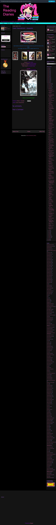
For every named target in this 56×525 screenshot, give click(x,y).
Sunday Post (48, 440)
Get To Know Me (49, 363)
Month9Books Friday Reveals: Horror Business (51, 156)
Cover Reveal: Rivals (51, 180)
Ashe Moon (50, 47)
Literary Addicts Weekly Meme (51, 380)
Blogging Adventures (50, 303)
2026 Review (49, 286)
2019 (48, 76)
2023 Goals (15, 23)
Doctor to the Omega (50, 46)
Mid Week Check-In (49, 388)
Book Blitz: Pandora (51, 141)
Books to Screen (49, 320)
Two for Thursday (49, 468)
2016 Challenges (49, 262)
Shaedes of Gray (24, 64)
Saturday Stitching (49, 433)
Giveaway (48, 364)
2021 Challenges (49, 275)
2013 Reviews (49, 255)
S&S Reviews (49, 430)
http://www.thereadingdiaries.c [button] (27, 1)
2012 (48, 240)
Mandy (6, 27)
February (50, 236)
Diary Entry (49, 137)
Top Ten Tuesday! (50, 106)
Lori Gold (50, 40)
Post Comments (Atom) (31, 135)
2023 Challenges (49, 279)
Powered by (3, 42)
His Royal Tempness (50, 54)
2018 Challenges (49, 268)
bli (47, 296)
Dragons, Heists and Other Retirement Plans (51, 43)
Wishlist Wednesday (51, 100)
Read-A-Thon (49, 416)
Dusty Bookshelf (49, 346)
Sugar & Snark (31, 43)
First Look (48, 356)
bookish (48, 316)
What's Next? (50, 99)
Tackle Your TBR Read (50, 448)
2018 (48, 77)
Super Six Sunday (49, 443)
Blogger (31, 523)
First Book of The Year (50, 354)
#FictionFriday (49, 247)
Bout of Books (49, 323)
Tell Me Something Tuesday (50, 454)
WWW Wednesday (49, 477)
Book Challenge (49, 310)
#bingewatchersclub (49, 244)
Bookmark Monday (49, 319)
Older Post (41, 131)
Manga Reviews (49, 386)
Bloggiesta (48, 302)
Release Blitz (49, 420)
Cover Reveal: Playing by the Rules (50, 188)
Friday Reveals (49, 360)
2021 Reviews (49, 276)
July (49, 230)
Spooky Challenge (49, 436)
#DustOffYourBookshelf (50, 246)
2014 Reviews (49, 258)
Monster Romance (49, 392)
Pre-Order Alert (49, 403)
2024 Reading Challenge (51, 27)
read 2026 (48, 412)
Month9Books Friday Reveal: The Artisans (51, 96)
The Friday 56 (49, 458)
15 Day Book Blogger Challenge (51, 250)
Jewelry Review (49, 377)
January (50, 237)
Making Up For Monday (50, 382)
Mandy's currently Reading (51, 37)
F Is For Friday (49, 350)
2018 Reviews (49, 269)
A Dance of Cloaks (25, 69)
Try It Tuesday (49, 465)
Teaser (48, 451)
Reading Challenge (49, 419)
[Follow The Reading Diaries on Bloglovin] (3, 47)
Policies (20, 23)
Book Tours (48, 313)
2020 (48, 75)
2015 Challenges (49, 259)
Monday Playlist (49, 389)
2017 (48, 78)
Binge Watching (49, 293)
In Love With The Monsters (50, 373)
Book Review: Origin (51, 168)
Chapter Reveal (49, 328)
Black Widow (25, 66)
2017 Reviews (49, 266)
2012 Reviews (49, 252)
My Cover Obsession (50, 399)
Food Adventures (49, 357)
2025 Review (49, 285)
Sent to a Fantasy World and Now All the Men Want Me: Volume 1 (50, 50)
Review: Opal (50, 207)
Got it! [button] (52, 1)
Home (3, 23)
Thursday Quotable (49, 461)
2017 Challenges (49, 265)
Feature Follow (49, 353)
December (50, 83)
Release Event (49, 423)
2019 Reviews (49, 272)
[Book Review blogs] (5, 68)
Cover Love (48, 337)
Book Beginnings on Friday (50, 306)
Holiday (48, 370)
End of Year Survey (49, 347)
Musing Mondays (49, 395)
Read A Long (48, 413)
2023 (48, 71)
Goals (48, 366)
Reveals (48, 426)
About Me (8, 23)
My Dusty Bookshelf (51, 94)
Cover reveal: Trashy (51, 210)
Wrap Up (48, 476)
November (50, 84)
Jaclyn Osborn (49, 52)
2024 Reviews (49, 282)
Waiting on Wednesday (50, 469)
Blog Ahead (48, 299)
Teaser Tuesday (50, 105)
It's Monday (48, 374)
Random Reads (49, 409)
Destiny (25, 62)
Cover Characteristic (20, 102)
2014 (48, 82)
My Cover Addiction (49, 396)
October (50, 85)
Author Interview (49, 292)
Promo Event (48, 406)
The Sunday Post (50, 89)
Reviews (25, 23)
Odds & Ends (49, 402)
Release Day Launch (50, 422)
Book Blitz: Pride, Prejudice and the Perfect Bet (51, 221)
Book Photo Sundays (50, 312)
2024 (48, 70)
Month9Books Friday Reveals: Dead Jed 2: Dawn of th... (51, 182)
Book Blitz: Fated (50, 121)
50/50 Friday (48, 289)
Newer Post (15, 131)
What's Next (48, 473)
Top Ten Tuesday (49, 462)
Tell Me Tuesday (49, 455)
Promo (48, 405)
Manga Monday (49, 385)
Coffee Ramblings (49, 331)
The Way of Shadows (25, 63)
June (49, 231)
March (49, 235)
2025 (48, 69)
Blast (47, 295)
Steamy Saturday (49, 439)
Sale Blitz (48, 432)
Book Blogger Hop (49, 309)
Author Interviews (33, 23)
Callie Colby (50, 55)
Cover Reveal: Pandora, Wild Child (50, 206)
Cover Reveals (49, 339)
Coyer (48, 340)
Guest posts (48, 367)
